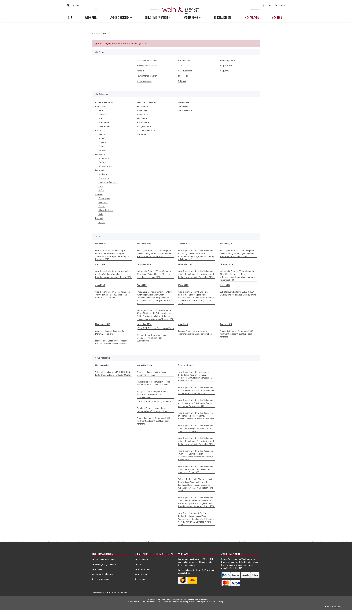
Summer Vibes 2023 (146, 130)
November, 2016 (144, 324)
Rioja (101, 214)
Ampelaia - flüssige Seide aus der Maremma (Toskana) (109, 332)
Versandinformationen (147, 60)
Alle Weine (141, 134)
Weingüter (91, 17)
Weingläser (183, 106)
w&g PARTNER (252, 17)
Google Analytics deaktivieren (155, 599)
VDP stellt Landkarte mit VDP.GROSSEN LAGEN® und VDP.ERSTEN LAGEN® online (238, 293)
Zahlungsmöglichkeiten (147, 66)
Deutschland (101, 106)
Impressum (183, 76)
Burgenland (104, 158)
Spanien (98, 194)
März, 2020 (183, 285)
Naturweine (142, 118)
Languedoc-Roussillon (108, 182)
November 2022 (144, 244)
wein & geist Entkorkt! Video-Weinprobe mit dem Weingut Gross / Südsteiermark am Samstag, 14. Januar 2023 (154, 253)
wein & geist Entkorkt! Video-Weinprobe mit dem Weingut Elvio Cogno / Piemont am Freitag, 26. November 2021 (237, 253)
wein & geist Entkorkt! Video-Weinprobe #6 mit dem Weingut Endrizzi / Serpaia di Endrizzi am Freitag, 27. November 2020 (196, 274)
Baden (101, 110)
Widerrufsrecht (185, 71)
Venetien (103, 150)
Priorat (102, 206)
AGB (180, 66)
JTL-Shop (337, 607)
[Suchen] (69, 6)
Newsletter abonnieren (147, 76)
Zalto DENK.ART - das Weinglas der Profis (156, 328)
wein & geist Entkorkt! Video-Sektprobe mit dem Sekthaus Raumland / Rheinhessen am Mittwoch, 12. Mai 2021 (113, 274)
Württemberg (105, 126)
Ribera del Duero (106, 210)
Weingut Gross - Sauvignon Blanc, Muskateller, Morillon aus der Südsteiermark (151, 338)
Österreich (100, 154)
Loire (101, 186)
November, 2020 (185, 264)
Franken (102, 114)
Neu (70, 17)
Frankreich (100, 170)
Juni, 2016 (183, 324)
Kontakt (140, 71)
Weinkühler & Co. (185, 110)
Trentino (102, 146)
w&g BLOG (277, 17)
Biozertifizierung (144, 81)
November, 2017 (102, 324)
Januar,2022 (184, 244)
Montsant (103, 202)
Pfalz (101, 118)
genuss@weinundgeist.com (183, 602)
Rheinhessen (104, 122)
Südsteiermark (105, 166)
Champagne (104, 178)
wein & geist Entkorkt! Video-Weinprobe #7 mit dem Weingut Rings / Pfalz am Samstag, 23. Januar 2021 (154, 274)
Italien (98, 130)
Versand (124, 592)
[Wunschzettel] (269, 5)
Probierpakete (143, 122)
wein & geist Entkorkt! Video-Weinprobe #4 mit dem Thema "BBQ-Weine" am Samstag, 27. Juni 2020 (112, 295)
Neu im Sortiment (145, 365)
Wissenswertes (102, 365)
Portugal (99, 218)
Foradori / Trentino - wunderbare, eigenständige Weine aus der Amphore (195, 332)
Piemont (102, 134)
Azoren (102, 222)
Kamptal (102, 162)
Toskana (102, 142)
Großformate (142, 114)
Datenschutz (184, 60)
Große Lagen (142, 110)
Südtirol (102, 138)
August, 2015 (226, 324)
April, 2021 (100, 264)
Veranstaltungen (186, 365)
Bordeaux (103, 174)
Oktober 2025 (101, 244)
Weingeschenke (144, 126)
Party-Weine (142, 106)
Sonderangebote (222, 17)
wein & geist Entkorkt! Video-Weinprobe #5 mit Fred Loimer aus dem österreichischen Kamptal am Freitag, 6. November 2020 (237, 275)
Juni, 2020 (100, 285)
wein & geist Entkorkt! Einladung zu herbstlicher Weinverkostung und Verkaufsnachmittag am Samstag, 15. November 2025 (112, 255)
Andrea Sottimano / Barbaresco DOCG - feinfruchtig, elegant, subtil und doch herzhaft (237, 334)
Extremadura (104, 198)
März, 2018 (225, 285)
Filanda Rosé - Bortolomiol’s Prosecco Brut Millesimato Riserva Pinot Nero (111, 342)
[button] (263, 5)
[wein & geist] (181, 9)
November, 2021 (227, 244)
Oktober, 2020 (226, 264)
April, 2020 (141, 285)
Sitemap (182, 81)
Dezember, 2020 (144, 264)
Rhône (101, 190)
